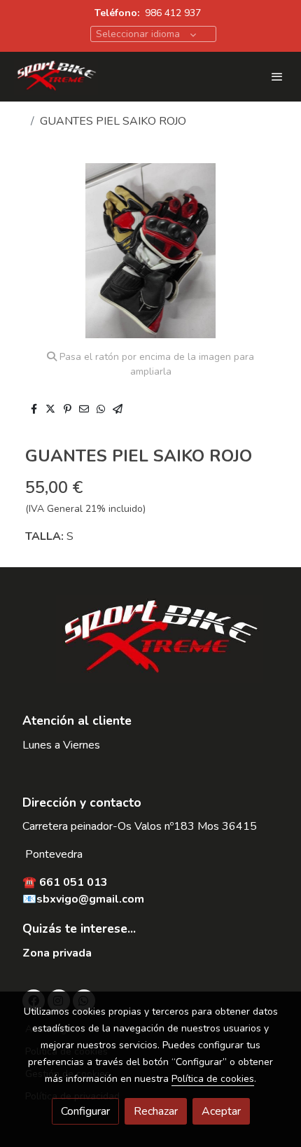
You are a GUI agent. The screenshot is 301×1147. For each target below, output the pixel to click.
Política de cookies (213, 1078)
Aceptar (221, 1111)
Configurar (85, 1111)
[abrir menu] (277, 76)
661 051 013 (73, 882)
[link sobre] (150, 647)
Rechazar (156, 1111)
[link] (56, 77)
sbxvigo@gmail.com (90, 899)
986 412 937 (173, 13)
